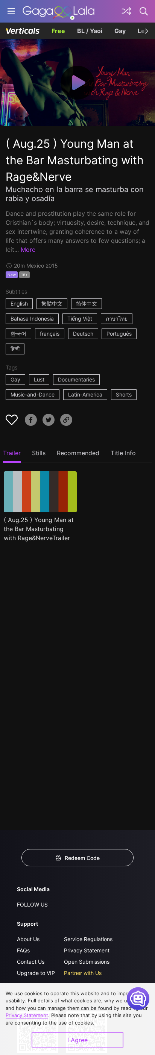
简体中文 (86, 303)
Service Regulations (88, 939)
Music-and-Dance (33, 394)
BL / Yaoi (89, 31)
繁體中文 (51, 303)
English (19, 303)
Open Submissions (86, 961)
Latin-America (85, 394)
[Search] (144, 11)
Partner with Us (83, 973)
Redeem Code (82, 858)
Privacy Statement (86, 950)
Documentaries (76, 379)
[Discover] (126, 11)
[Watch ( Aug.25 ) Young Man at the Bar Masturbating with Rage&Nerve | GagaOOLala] (58, 11)
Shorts (124, 394)
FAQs (23, 950)
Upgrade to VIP (36, 973)
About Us (28, 939)
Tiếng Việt (79, 318)
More (28, 249)
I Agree (77, 1040)
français (49, 333)
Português (119, 333)
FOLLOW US (32, 904)
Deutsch (83, 333)
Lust (39, 379)
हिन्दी (15, 348)
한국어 (18, 333)
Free (58, 31)
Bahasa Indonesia (32, 318)
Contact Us (30, 961)
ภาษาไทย (117, 318)
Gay (120, 31)
